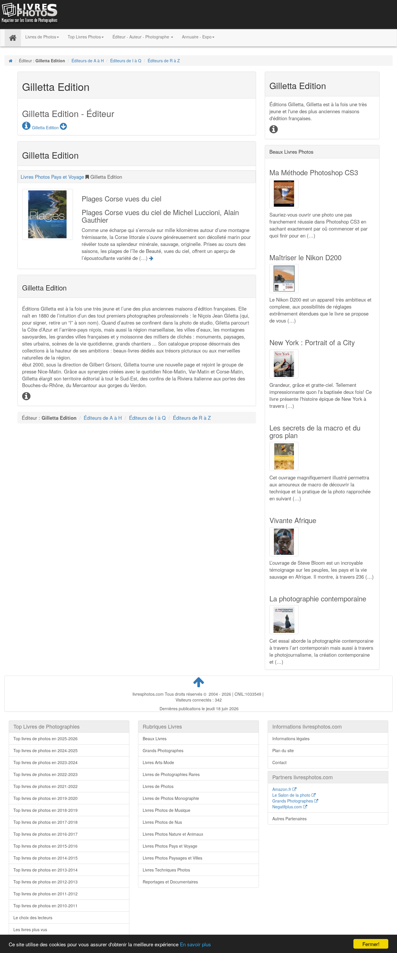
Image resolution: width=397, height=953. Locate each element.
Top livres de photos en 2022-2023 (45, 774)
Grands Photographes (163, 750)
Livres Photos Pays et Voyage (52, 176)
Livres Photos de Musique (166, 810)
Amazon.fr (282, 789)
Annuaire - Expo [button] (197, 37)
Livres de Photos (158, 786)
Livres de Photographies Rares (171, 774)
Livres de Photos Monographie (171, 798)
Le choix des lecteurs (32, 917)
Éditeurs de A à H (87, 60)
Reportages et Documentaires (170, 882)
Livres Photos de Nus (162, 822)
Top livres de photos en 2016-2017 (45, 834)
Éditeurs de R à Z (164, 60)
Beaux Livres (155, 738)
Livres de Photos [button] (40, 37)
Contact (279, 762)
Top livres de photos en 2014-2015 (45, 858)
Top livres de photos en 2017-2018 (45, 822)
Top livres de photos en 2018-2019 (45, 810)
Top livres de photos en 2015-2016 (45, 846)
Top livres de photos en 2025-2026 (45, 738)
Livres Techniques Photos (166, 870)
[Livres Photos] (29, 14)
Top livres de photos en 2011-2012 (45, 894)
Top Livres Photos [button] (84, 37)
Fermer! (371, 943)
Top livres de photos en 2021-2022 (45, 786)
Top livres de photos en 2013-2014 (45, 870)
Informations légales (291, 738)
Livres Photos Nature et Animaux (173, 834)
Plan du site (283, 750)
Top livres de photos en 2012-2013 (45, 882)
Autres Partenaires (289, 818)
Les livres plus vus (30, 929)
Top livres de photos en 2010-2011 (45, 905)
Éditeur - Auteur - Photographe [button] (141, 37)
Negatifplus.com (287, 806)
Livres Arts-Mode (158, 762)
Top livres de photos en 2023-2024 (45, 762)
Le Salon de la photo (292, 795)
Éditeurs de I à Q (125, 60)
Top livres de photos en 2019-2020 (45, 798)
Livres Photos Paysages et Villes (172, 858)
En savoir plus (195, 944)
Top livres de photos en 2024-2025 (45, 750)
